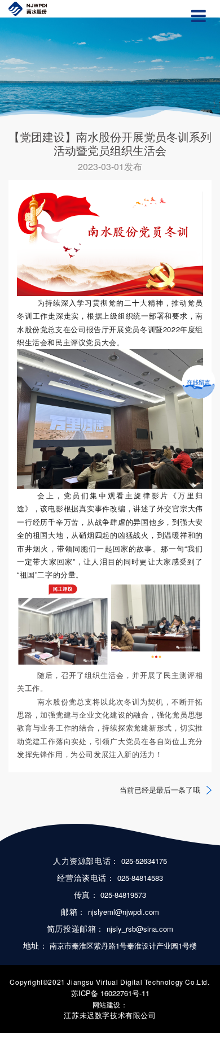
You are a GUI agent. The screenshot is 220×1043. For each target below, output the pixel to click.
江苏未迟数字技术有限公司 (110, 1015)
